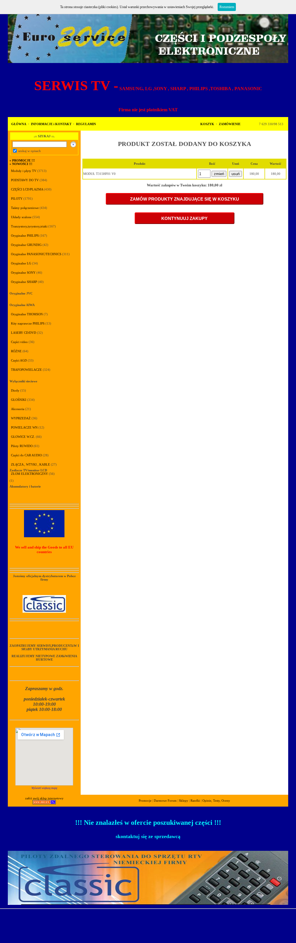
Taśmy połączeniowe (25, 208)
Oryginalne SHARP (24, 282)
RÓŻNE (16, 351)
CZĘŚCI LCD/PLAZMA (27, 189)
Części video (19, 342)
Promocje (145, 800)
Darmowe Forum (165, 800)
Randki (195, 800)
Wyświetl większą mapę (44, 788)
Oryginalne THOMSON (27, 314)
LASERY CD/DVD (23, 332)
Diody (15, 390)
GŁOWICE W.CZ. (23, 436)
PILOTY (17, 198)
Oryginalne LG (21, 263)
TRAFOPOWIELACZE (26, 369)
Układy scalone (21, 217)
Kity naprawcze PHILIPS (28, 323)
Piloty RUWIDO (22, 446)
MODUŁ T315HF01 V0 (99, 173)
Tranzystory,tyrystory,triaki (29, 226)
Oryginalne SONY (23, 272)
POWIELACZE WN (24, 427)
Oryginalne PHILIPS (25, 235)
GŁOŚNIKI (18, 399)
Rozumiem (226, 7)
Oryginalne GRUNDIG (26, 245)
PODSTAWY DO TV (25, 180)
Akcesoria (17, 409)
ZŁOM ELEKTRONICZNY (29, 473)
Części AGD (19, 360)
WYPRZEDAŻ (21, 418)
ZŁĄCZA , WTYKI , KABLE (30, 464)
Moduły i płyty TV (24, 171)
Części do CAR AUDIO (26, 455)
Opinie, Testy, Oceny (216, 800)
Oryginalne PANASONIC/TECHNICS (36, 254)
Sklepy (183, 800)
